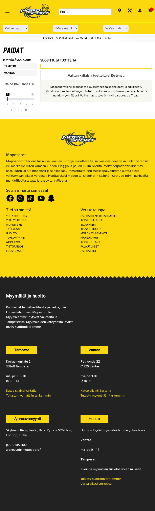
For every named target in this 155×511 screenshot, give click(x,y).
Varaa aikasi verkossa (96, 483)
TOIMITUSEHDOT (91, 220)
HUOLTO (11, 233)
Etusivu (48, 38)
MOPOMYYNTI (15, 224)
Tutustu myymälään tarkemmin (28, 395)
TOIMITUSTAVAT (91, 242)
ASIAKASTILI (88, 250)
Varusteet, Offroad (88, 38)
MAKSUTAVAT (89, 237)
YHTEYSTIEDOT (16, 220)
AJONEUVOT (14, 242)
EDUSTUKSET (14, 250)
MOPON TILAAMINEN (94, 233)
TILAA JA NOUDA (91, 229)
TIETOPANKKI (14, 246)
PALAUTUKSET (90, 246)
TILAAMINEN (88, 224)
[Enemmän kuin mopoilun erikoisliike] (31, 11)
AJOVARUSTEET (64, 38)
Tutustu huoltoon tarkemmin (101, 478)
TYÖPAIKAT (13, 229)
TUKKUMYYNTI (15, 237)
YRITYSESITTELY (16, 215)
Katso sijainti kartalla (21, 390)
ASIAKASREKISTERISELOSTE (98, 215)
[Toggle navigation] (7, 11)
